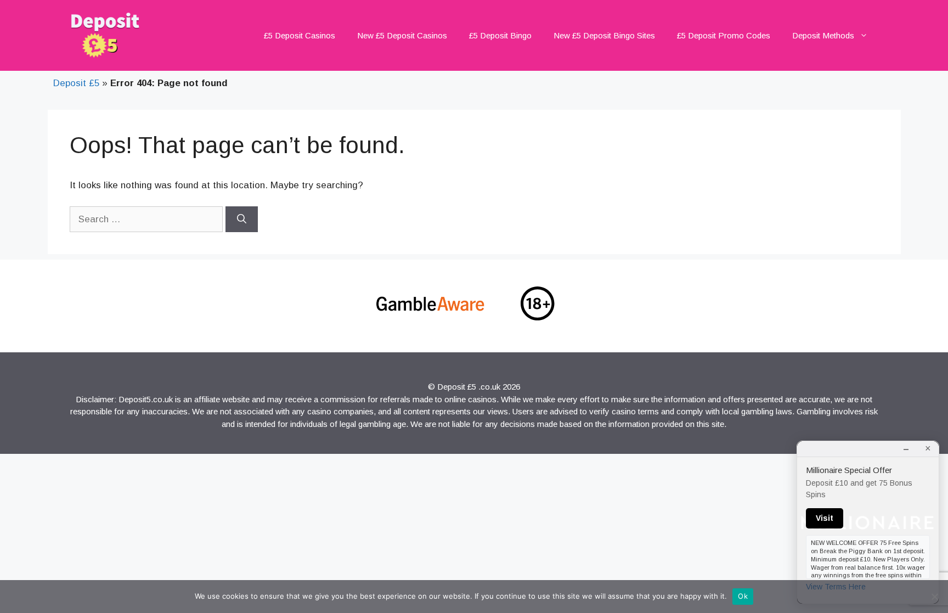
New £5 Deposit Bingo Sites (604, 35)
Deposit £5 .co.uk (468, 386)
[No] (934, 596)
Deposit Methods (823, 35)
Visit (824, 518)
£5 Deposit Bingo (500, 35)
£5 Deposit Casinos (299, 35)
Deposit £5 (76, 83)
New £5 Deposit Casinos (402, 35)
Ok (743, 596)
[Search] (241, 219)
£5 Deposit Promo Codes (723, 35)
